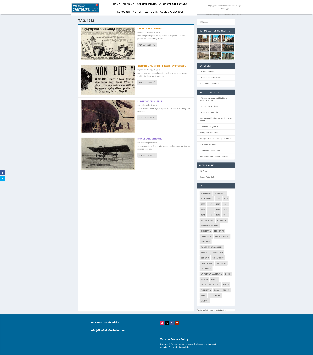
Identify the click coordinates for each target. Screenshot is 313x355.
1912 (218, 204)
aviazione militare (209, 225)
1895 (218, 199)
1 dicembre (206, 193)
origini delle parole (210, 285)
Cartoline (151, 11)
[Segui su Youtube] (177, 323)
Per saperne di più (147, 45)
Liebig (227, 274)
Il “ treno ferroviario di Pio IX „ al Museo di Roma (213, 99)
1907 (210, 204)
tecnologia (214, 295)
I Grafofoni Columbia (149, 28)
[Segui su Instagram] (162, 323)
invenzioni (221, 263)
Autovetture (207, 220)
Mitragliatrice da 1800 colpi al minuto (216, 138)
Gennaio (205, 258)
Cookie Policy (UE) (171, 11)
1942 (210, 215)
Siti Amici (203, 171)
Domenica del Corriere (211, 247)
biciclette (219, 231)
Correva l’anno (147, 4)
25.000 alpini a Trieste (209, 106)
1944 (225, 215)
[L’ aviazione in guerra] (108, 116)
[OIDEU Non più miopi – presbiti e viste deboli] (108, 80)
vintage (204, 301)
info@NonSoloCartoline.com (108, 330)
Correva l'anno (142, 105)
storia (226, 290)
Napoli (214, 279)
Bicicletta (206, 231)
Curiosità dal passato (173, 4)
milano (204, 279)
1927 (203, 209)
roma (216, 290)
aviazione (221, 220)
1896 (226, 199)
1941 (203, 215)
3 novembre (220, 193)
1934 (218, 209)
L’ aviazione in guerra (149, 101)
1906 (203, 204)
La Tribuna (206, 268)
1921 (225, 204)
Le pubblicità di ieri (129, 11)
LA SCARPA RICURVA (208, 144)
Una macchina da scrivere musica (214, 156)
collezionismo (222, 236)
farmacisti (218, 252)
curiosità (205, 242)
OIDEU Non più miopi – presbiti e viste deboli (162, 66)
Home (116, 4)
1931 (210, 209)
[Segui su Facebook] (172, 323)
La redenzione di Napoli (210, 150)
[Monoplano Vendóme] (108, 154)
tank (203, 295)
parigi (226, 285)
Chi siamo (128, 4)
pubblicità (206, 290)
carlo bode (206, 236)
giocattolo (218, 258)
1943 (218, 215)
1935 (225, 209)
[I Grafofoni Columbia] (108, 43)
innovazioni (206, 263)
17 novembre (207, 199)
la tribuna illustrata (211, 274)
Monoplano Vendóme (149, 138)
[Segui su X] (167, 323)
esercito (205, 252)
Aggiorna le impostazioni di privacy (212, 310)
